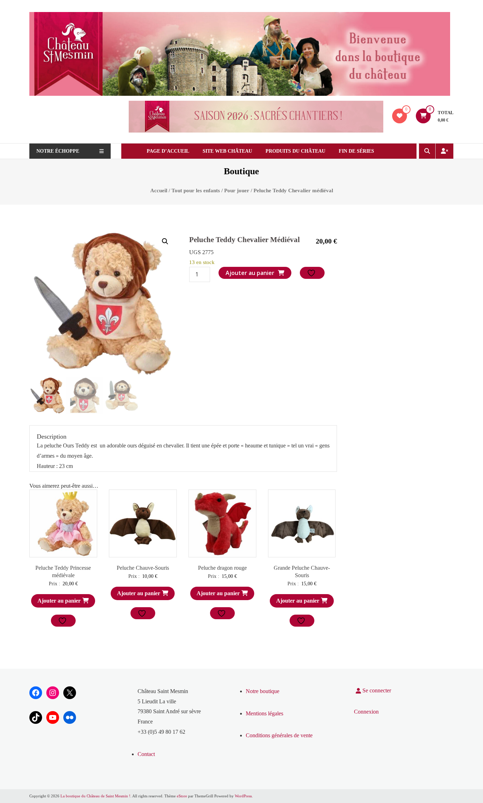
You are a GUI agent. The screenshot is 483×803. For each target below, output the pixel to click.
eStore (182, 796)
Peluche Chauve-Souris (143, 568)
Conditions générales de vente (279, 735)
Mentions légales (264, 713)
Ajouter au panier (250, 273)
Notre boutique (262, 691)
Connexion (366, 712)
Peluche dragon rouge (222, 568)
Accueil (158, 190)
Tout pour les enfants (195, 190)
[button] (165, 241)
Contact (146, 754)
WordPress (243, 796)
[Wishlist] (399, 116)
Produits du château (295, 151)
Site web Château (227, 151)
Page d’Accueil (168, 151)
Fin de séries (356, 151)
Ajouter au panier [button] (59, 601)
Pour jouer (236, 190)
